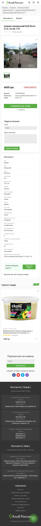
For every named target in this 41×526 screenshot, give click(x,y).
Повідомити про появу (20, 106)
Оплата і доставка (20, 496)
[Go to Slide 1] (7, 76)
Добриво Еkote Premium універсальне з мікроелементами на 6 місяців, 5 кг (18, 332)
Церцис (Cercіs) (8, 10)
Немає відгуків (17, 32)
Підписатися (20, 366)
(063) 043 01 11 (20, 438)
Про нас (20, 489)
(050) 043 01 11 (20, 434)
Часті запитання (20, 502)
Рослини (12, 8)
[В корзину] (36, 339)
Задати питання (12, 148)
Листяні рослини (23, 8)
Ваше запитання (9, 132)
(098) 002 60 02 (20, 436)
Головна (5, 8)
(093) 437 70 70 (20, 402)
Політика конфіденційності (20, 505)
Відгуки (19, 18)
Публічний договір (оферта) (20, 493)
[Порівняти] (38, 291)
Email (6, 124)
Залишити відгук (29, 266)
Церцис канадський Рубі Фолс (25, 10)
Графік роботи (20, 511)
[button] (20, 55)
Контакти (20, 508)
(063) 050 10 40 (20, 417)
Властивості (8, 18)
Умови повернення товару (20, 499)
